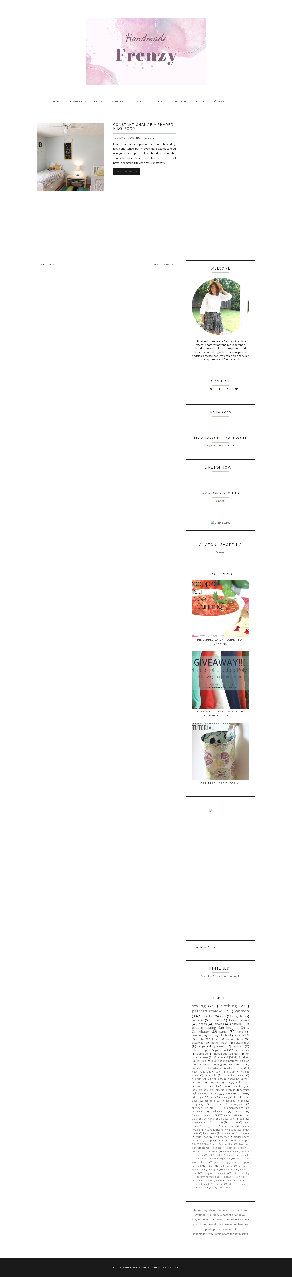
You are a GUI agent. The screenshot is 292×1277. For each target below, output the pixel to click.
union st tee (217, 1078)
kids (223, 1016)
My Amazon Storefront (220, 445)
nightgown (208, 1173)
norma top (222, 1173)
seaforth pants (202, 1184)
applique (202, 1053)
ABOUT (141, 101)
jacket (206, 1089)
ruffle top (231, 1180)
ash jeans (208, 1118)
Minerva (219, 1057)
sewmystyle (237, 1104)
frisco (236, 1158)
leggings (230, 1100)
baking (245, 1057)
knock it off (198, 1169)
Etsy (224, 1086)
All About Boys (235, 1068)
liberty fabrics (229, 1169)
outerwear (198, 1042)
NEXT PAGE (46, 264)
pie (243, 1100)
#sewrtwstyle (215, 1068)
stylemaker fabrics (237, 1184)
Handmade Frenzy (136, 1267)
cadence (245, 1151)
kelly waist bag (229, 1129)
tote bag (215, 1093)
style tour (218, 1184)
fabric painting (212, 1064)
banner (205, 1147)
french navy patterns (220, 1158)
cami (242, 1118)
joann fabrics (234, 1039)
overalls (230, 1089)
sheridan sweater (203, 1107)
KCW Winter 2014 (225, 1071)
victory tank (216, 1187)
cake (232, 1118)
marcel (195, 1173)
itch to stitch (212, 1100)
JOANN (233, 1057)
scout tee (244, 1180)
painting (245, 1173)
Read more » (126, 171)
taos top (201, 1086)
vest (214, 1086)
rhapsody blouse (214, 1180)
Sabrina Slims (226, 1144)
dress (203, 1024)
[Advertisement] (106, 227)
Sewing (220, 500)
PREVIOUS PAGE (163, 264)
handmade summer (226, 1053)
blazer (212, 1097)
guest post (221, 1050)
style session (199, 1093)
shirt (206, 1016)
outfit (234, 1173)
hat (229, 1082)
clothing (229, 1006)
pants (223, 1031)
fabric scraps (200, 1050)
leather (218, 1089)
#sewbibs (233, 1078)
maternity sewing (233, 1075)
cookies (219, 1155)
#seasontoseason (202, 1115)
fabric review (239, 1020)
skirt (210, 1035)
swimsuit (197, 1111)
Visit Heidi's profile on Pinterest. (220, 976)
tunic (215, 1039)
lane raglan (213, 1169)
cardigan (238, 1046)
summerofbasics (233, 1107)
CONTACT (160, 101)
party (243, 1089)
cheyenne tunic (200, 1122)
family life (243, 1035)
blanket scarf (198, 1151)
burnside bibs (229, 1151)
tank (240, 1032)
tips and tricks (228, 1140)
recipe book (203, 1136)
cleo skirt (199, 1155)
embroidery (229, 1126)
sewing (199, 1006)
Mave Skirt (209, 1144)
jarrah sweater (226, 1166)
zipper (238, 1111)
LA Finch (229, 1093)
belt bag (217, 1147)
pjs (243, 1064)
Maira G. (174, 1267)
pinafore (244, 1133)
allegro (242, 1093)
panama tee (228, 1133)
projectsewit (199, 1078)
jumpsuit (211, 1075)
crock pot (233, 1122)
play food (240, 1176)
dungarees (210, 1126)
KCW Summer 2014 (229, 1115)
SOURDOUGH (120, 101)
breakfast (213, 1151)
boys (216, 1020)
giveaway (219, 1046)
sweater (197, 1035)
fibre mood (200, 1158)
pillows (227, 1176)
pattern (197, 1020)
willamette (218, 1111)
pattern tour (241, 1042)
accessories (242, 1050)
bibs (221, 1118)
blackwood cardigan (235, 1147)
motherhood (242, 1082)
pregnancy (198, 1104)
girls (239, 1016)
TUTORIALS (181, 101)
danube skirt (233, 1155)
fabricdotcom (215, 1082)
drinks (246, 1155)
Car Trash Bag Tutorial (220, 783)
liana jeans (209, 1133)
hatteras (210, 1166)
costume (218, 1122)
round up (217, 1104)
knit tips (201, 1061)
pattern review (207, 1011)
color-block (225, 1035)
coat (210, 1155)
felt (236, 1097)
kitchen (242, 1166)
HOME (57, 101)
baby (201, 1039)
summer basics (199, 1187)
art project (198, 1097)
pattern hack (219, 1042)
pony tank (197, 1180)
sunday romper (205, 1140)
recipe (201, 1046)
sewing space (241, 1136)
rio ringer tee (221, 1136)
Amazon (220, 552)
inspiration (210, 1129)
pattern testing (204, 1027)
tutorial (237, 1024)
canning (225, 1097)
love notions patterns (225, 1061)
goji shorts (232, 1162)
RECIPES (202, 101)
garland (217, 1162)
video (228, 1187)
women (242, 1011)
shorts (219, 1024)
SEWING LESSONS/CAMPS (86, 101)
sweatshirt (198, 1068)
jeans (231, 1064)
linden (243, 1169)
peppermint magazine (207, 1176)
